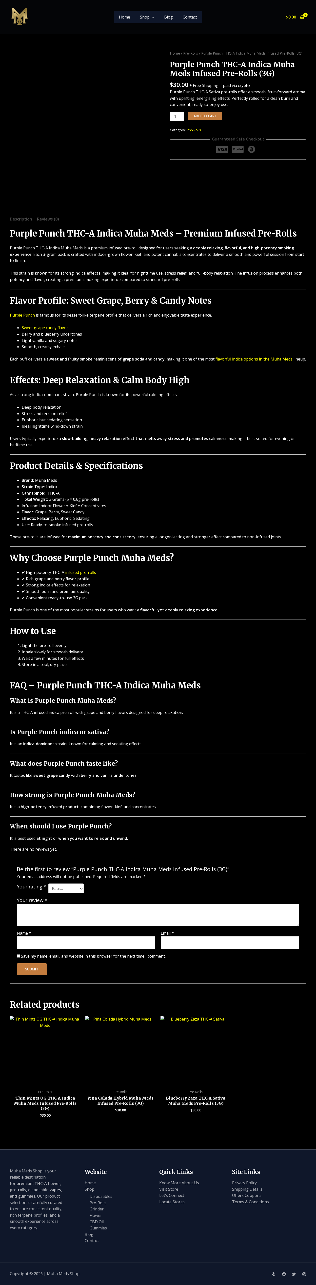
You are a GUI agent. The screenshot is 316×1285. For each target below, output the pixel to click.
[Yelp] (274, 1274)
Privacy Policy (244, 1182)
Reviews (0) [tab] (48, 219)
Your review (32, 900)
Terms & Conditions (250, 1202)
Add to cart (205, 116)
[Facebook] (284, 1274)
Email (167, 933)
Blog (168, 17)
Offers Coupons (246, 1195)
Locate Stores (172, 1202)
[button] (152, 17)
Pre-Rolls (190, 53)
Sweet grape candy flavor (45, 327)
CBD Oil (97, 1222)
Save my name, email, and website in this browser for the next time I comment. (93, 956)
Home (124, 17)
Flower (96, 1215)
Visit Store (168, 1189)
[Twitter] (294, 1274)
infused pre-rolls (80, 572)
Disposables (101, 1196)
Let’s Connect (171, 1195)
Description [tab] (21, 219)
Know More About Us (179, 1182)
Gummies (98, 1228)
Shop (145, 17)
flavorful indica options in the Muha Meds (254, 359)
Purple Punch (22, 315)
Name (24, 933)
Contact (190, 17)
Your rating (31, 886)
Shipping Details (247, 1189)
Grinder (97, 1209)
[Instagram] (304, 1274)
